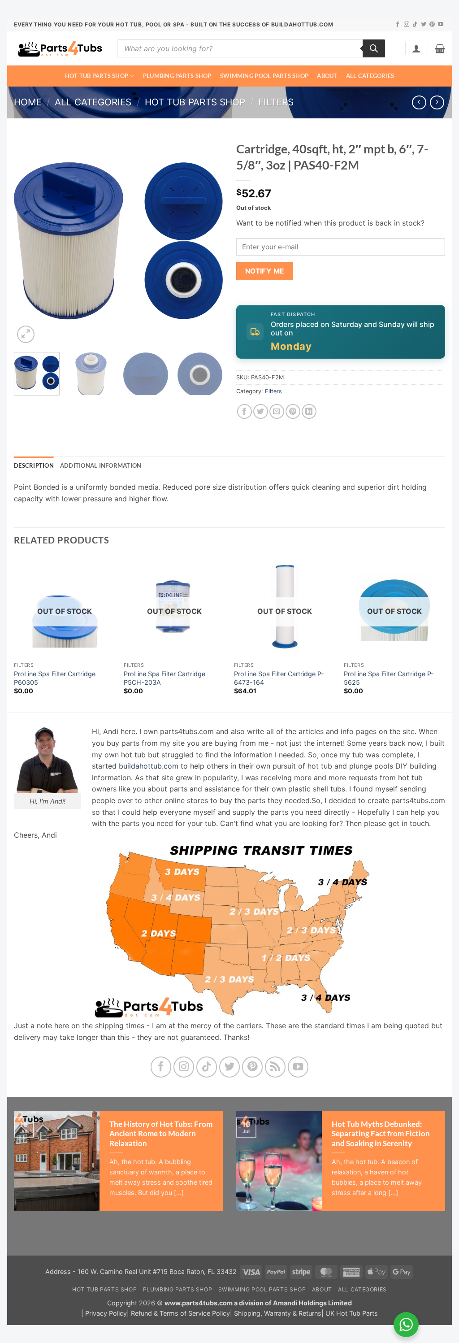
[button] (416, 48)
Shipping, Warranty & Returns (277, 1313)
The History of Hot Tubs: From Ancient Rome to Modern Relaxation (160, 1134)
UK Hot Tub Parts (351, 1313)
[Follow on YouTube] (440, 25)
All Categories (370, 75)
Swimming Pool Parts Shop (264, 75)
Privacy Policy (106, 1313)
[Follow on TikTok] (415, 25)
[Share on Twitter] (260, 411)
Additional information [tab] (101, 465)
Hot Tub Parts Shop (97, 75)
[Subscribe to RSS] (275, 1067)
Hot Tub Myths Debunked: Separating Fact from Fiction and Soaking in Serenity (381, 1134)
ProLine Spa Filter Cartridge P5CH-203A (164, 678)
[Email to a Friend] (276, 411)
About (327, 75)
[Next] (207, 241)
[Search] (374, 48)
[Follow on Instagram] (406, 25)
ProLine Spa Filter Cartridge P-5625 (389, 678)
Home (28, 102)
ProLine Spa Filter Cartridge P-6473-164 (279, 678)
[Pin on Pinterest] (293, 411)
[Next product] (419, 102)
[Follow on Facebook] (397, 25)
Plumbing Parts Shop (177, 75)
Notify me (265, 271)
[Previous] (30, 241)
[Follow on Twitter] (423, 25)
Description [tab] (34, 465)
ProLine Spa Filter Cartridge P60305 (54, 678)
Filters (276, 102)
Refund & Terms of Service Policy (180, 1313)
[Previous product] (437, 102)
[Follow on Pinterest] (432, 25)
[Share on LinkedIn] (309, 411)
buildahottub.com (148, 765)
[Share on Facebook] (244, 411)
